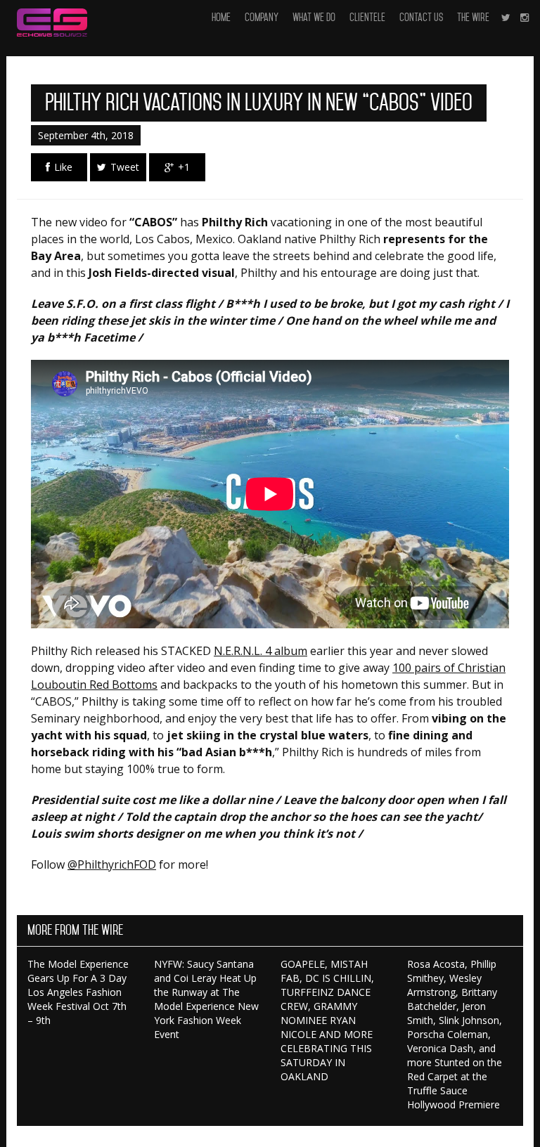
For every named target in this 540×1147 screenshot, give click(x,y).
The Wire (473, 17)
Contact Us (421, 17)
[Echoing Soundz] (52, 17)
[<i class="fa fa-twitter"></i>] (505, 17)
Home (221, 17)
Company (261, 17)
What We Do (313, 17)
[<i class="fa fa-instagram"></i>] (524, 17)
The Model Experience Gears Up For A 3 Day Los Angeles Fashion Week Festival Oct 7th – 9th (78, 992)
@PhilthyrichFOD (112, 864)
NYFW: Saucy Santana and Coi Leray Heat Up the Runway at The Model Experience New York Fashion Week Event (206, 999)
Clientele (367, 17)
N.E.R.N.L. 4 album (260, 651)
